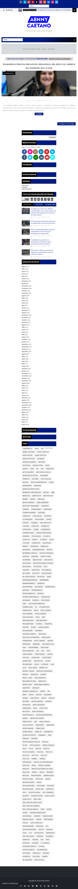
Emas (49, 577)
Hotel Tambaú (39, 641)
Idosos (50, 641)
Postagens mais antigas (66, 124)
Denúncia (44, 546)
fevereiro (25, 281)
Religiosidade (28, 789)
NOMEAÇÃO (27, 708)
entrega (26, 590)
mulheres (47, 695)
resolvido (40, 789)
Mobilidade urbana (41, 684)
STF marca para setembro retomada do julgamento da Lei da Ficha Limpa (43, 222)
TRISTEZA (26, 843)
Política (26, 755)
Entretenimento (29, 593)
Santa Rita (27, 799)
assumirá (44, 475)
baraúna (37, 485)
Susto (41, 829)
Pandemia (42, 735)
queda (48, 779)
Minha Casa (27, 684)
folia (38, 617)
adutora (41, 462)
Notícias (26, 711)
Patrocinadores (27, 189)
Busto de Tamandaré (31, 506)
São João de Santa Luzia (32, 802)
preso (42, 772)
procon (26, 775)
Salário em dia (37, 796)
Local (36, 664)
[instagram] (52, 2)
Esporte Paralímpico (31, 597)
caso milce (37, 516)
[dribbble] (40, 2)
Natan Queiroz (37, 701)
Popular (39, 204)
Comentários (50, 204)
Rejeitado (41, 786)
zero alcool (39, 860)
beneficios (37, 496)
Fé (36, 607)
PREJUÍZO (26, 772)
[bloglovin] (36, 2)
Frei (43, 617)
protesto (39, 779)
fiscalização (28, 617)
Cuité (51, 539)
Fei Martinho (44, 607)
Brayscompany (28, 502)
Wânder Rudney (24, 883)
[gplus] (28, 2)
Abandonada (9, 73)
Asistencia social (43, 472)
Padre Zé (38, 732)
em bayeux (36, 570)
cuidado (43, 539)
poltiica (26, 759)
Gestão (26, 627)
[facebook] (20, 2)
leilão (48, 661)
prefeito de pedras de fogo (42, 769)
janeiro (24, 283)
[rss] (44, 2)
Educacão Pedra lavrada (43, 563)
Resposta (50, 789)
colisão (26, 526)
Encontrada (27, 587)
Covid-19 (26, 539)
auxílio (25, 482)
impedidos (26, 644)
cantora (41, 512)
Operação (50, 725)
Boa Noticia (48, 496)
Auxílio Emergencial (39, 482)
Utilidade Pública (29, 846)
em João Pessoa (29, 577)
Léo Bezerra (27, 664)
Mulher (39, 695)
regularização (29, 786)
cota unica (36, 536)
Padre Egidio (27, 732)
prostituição (28, 779)
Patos (25, 745)
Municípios (34, 698)
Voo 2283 (36, 856)
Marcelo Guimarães (44, 671)
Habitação (46, 637)
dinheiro (35, 556)
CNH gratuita (45, 523)
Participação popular (21, 10)
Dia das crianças (46, 553)
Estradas (26, 600)
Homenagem (27, 641)
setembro (25, 293)
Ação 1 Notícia (43, 452)
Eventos (36, 600)
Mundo (25, 698)
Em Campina (46, 570)
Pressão (50, 772)
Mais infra (33, 668)
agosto (24, 266)
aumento (26, 479)
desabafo (26, 550)
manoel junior (28, 671)
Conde (36, 529)
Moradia (36, 688)
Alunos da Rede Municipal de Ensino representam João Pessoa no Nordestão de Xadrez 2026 (43, 232)
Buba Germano (42, 502)
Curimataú (36, 543)
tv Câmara (45, 843)
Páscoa (45, 742)
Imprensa (36, 644)
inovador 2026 (48, 644)
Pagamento (48, 732)
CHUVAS (26, 523)
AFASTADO (26, 465)
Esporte (40, 593)
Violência (26, 856)
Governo (38, 630)
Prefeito (26, 769)
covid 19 (46, 536)
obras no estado (37, 718)
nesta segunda (39, 705)
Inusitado (45, 647)
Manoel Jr (43, 668)
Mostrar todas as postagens (60, 59)
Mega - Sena (27, 678)
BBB (52, 492)
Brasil (32, 499)
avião (51, 482)
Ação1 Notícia (40, 455)
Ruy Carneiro (48, 792)
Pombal (34, 759)
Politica (49, 752)
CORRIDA (26, 536)
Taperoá (49, 829)
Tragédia (49, 836)
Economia (26, 560)
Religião (50, 786)
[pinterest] (32, 2)
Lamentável (27, 661)
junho (23, 271)
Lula (52, 664)
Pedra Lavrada (48, 745)
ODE (35, 721)
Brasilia (41, 499)
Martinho (34, 674)
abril (23, 276)
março (24, 279)
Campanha (47, 509)
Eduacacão (37, 560)
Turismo (35, 843)
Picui (25, 748)
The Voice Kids (28, 836)
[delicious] (56, 2)
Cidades (34, 523)
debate (25, 546)
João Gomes (27, 654)
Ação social (28, 455)
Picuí (31, 748)
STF (47, 826)
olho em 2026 (28, 725)
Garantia (48, 624)
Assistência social (30, 475)
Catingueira (27, 519)
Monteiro (26, 688)
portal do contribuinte (43, 762)
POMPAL (42, 759)
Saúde (25, 813)
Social (25, 823)
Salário (26, 796)
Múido (31, 695)
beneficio (26, 496)
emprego (41, 583)
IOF (37, 651)
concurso (27, 529)
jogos (49, 654)
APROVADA (50, 469)
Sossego (39, 826)
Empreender (44, 580)
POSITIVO (26, 765)
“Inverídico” (27, 448)
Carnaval (26, 516)
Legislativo (38, 661)
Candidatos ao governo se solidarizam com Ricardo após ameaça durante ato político (41, 242)
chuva (48, 519)
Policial (40, 752)
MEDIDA (43, 674)
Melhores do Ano (29, 681)
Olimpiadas (40, 725)
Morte (42, 691)
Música (52, 698)
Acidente (40, 459)
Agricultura (38, 465)
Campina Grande (29, 512)
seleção (37, 816)
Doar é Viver (45, 556)
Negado (48, 701)
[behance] (48, 2)
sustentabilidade (29, 829)
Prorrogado (49, 775)
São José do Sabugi (30, 809)
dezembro (25, 286)
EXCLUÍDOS (46, 600)
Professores (36, 775)
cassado (47, 516)
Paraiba (26, 738)
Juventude (35, 657)
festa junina (46, 610)
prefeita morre (44, 765)
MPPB (24, 695)
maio (23, 274)
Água (47, 465)
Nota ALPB (43, 708)
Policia (38, 748)
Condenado (45, 529)
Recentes (27, 204)
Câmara (26, 509)
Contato (24, 187)
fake (24, 603)
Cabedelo (45, 506)
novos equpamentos (44, 715)
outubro (24, 291)
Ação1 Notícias (29, 459)
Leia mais (39, 114)
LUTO (24, 668)
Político (35, 755)
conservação (28, 533)
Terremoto (50, 833)
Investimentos (28, 651)
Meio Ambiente (40, 678)
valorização (42, 850)
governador (28, 630)
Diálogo (26, 556)
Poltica (44, 755)
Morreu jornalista (30, 691)
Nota (35, 708)
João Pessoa (40, 654)
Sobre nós (25, 185)
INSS (24, 647)
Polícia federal (29, 752)
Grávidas (42, 634)
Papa (49, 735)
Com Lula (35, 526)
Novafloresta (28, 715)
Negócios (26, 705)
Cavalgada (39, 519)
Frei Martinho (28, 620)
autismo (35, 479)
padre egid (40, 728)
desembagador (38, 550)
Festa (36, 610)
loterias (45, 664)
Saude (49, 809)
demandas (34, 546)
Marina (25, 674)
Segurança (27, 816)
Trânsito (26, 839)
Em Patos (41, 577)
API (37, 469)
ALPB (32, 469)
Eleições (26, 570)
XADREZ (45, 856)
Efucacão (37, 566)
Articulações (28, 472)
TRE (42, 839)
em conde (26, 573)
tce (30, 833)
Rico (24, 792)
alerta (25, 469)
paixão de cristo (29, 735)
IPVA (48, 651)
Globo (33, 627)
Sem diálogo (48, 816)
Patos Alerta (35, 745)
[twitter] (24, 2)
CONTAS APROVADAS (43, 533)
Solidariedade (28, 826)
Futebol (39, 624)
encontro (39, 587)
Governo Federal (29, 634)
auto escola (46, 479)
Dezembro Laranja (30, 553)
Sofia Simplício (37, 823)
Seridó (38, 819)
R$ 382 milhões (28, 782)
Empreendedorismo (30, 580)
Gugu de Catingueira (31, 637)
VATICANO (26, 853)
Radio (39, 782)
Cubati (35, 539)
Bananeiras (27, 485)
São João (37, 799)
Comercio (45, 526)
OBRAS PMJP (27, 721)
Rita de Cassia (34, 792)
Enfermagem (50, 587)
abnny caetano (29, 452)
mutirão (26, 701)
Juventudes (46, 657)
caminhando (36, 509)
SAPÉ (42, 809)
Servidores (48, 819)
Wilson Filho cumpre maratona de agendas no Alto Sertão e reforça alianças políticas (42, 252)
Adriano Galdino (29, 462)
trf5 (47, 839)
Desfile (49, 550)
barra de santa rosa (31, 489)
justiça (26, 657)
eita (45, 566)
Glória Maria (43, 627)
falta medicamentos (37, 603)
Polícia (46, 748)
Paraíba (34, 738)
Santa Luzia (49, 796)
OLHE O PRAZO (45, 721)
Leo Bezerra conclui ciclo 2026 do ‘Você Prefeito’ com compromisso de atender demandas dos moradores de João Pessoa (43, 212)
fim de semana (40, 614)
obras (25, 718)
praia (34, 765)
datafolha (47, 543)
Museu (43, 698)
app (42, 469)
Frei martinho (28, 624)
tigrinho (39, 836)
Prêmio (34, 772)
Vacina (41, 846)
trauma (35, 839)
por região (27, 762)
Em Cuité (36, 573)
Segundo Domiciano (38, 813)
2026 (37, 448)
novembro (25, 288)
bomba (25, 499)
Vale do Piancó (28, 850)
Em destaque (46, 573)
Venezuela (36, 853)
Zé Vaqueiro (27, 860)
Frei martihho (41, 620)
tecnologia (38, 833)
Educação (27, 563)
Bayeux (46, 492)
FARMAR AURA (28, 607)
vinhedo (46, 853)
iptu (42, 651)
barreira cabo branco (32, 492)
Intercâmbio (33, 647)
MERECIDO (42, 681)
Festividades (28, 614)
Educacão (48, 560)
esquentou (45, 597)
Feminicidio (27, 610)
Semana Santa (28, 819)
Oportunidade (28, 728)
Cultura (26, 543)
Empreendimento (29, 583)
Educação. (27, 566)
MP (49, 691)
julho (23, 269)
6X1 (42, 448)
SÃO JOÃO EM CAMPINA (31, 806)
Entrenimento (37, 590)
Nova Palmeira (37, 711)
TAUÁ (25, 833)
